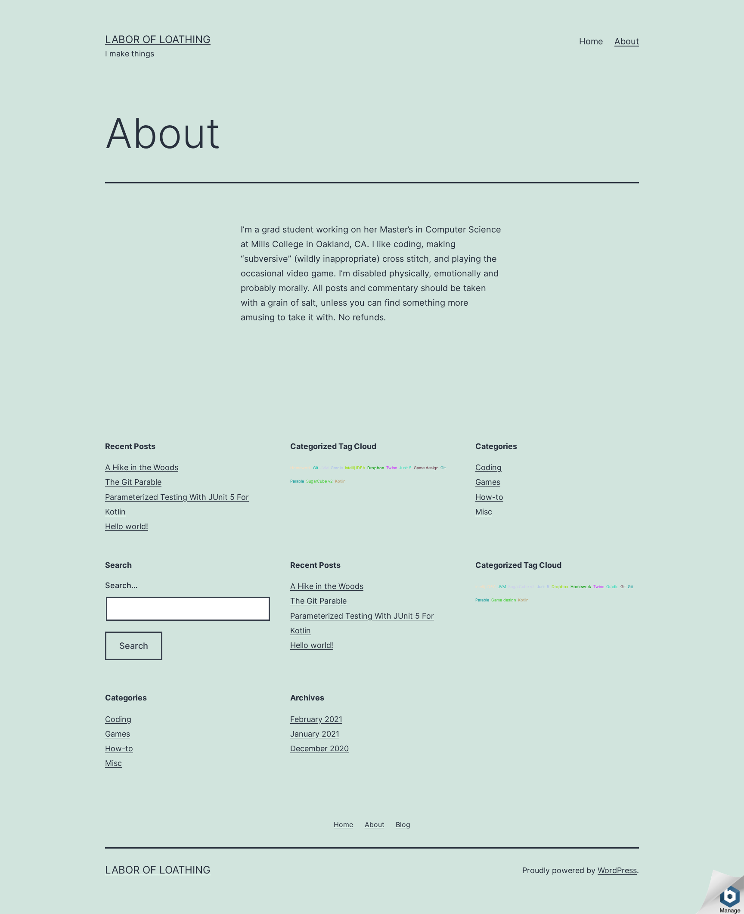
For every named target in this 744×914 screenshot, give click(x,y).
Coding (488, 467)
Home (591, 41)
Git (315, 467)
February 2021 (316, 719)
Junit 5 (405, 467)
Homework (300, 467)
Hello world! (126, 526)
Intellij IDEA (355, 467)
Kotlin (340, 481)
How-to (489, 497)
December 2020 (319, 748)
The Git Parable (133, 481)
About (626, 41)
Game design (426, 467)
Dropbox (375, 467)
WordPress (617, 870)
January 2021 (314, 733)
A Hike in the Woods (141, 467)
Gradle (337, 467)
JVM (324, 467)
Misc (483, 511)
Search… (121, 585)
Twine (391, 467)
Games (487, 481)
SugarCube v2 (319, 481)
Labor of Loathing (158, 39)
